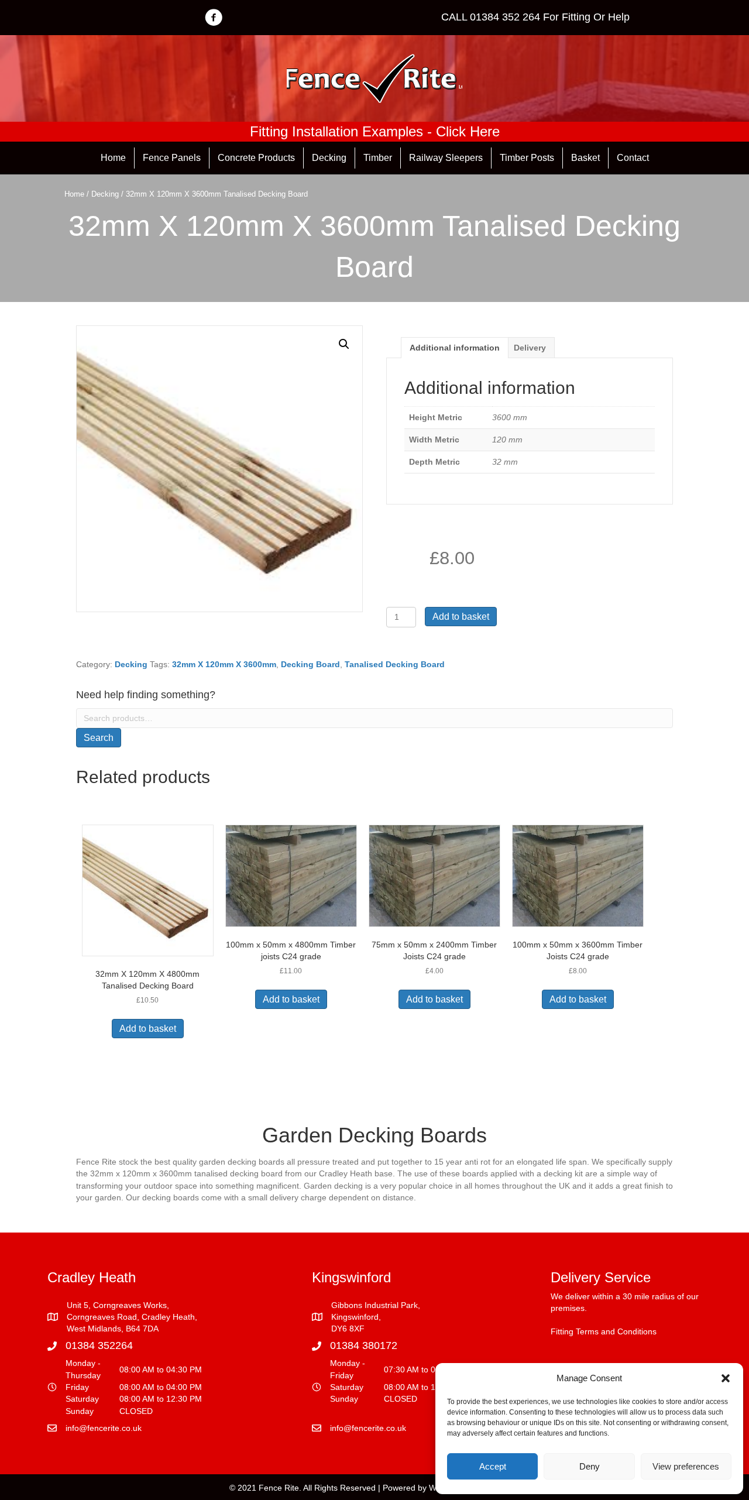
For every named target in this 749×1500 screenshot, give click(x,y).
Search (99, 738)
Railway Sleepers (446, 158)
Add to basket (460, 617)
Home (113, 158)
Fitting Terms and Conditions (604, 1331)
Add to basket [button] (147, 1029)
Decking (329, 158)
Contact (633, 158)
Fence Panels (172, 158)
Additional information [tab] (455, 347)
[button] (725, 1378)
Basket (585, 158)
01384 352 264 (505, 17)
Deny (589, 1466)
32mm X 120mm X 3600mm (224, 664)
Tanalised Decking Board (395, 664)
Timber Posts (527, 158)
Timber (377, 158)
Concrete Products (256, 158)
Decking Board (310, 664)
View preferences (685, 1466)
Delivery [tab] (530, 347)
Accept (492, 1466)
